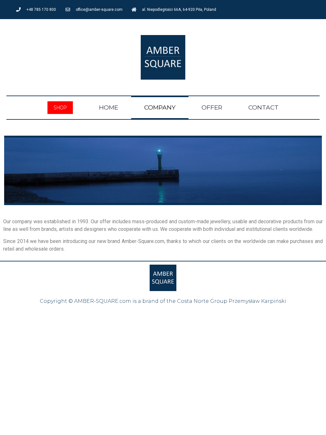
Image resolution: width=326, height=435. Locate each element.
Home (108, 107)
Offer (212, 107)
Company (159, 107)
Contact (263, 107)
